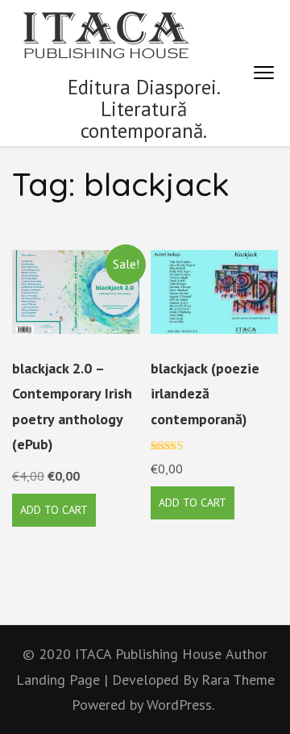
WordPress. (180, 704)
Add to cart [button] (54, 510)
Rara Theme (238, 679)
